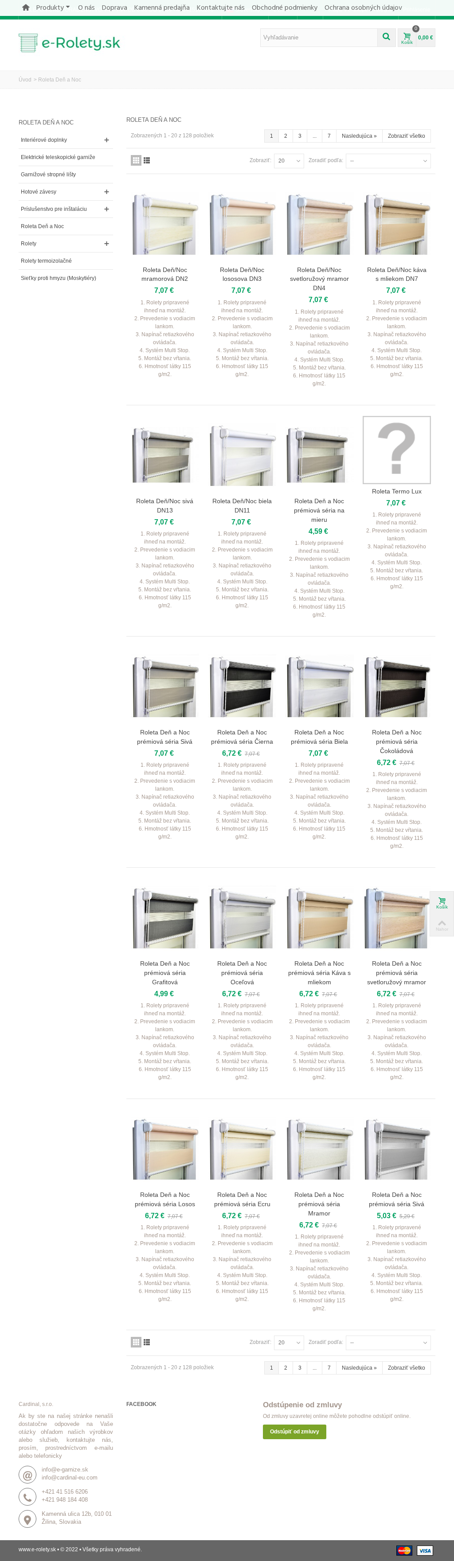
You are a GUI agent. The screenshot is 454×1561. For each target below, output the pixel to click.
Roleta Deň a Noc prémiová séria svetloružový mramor (396, 973)
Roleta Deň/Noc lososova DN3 (242, 274)
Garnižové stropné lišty (48, 174)
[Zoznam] (146, 160)
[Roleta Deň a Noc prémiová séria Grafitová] (165, 917)
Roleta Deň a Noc (42, 226)
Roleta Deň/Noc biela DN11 (242, 505)
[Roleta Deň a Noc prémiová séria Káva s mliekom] (319, 917)
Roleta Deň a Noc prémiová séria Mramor (319, 1204)
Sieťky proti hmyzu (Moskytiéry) (58, 278)
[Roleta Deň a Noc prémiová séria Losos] (165, 1149)
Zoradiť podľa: (326, 160)
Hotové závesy (38, 192)
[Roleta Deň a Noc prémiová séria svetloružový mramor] (397, 917)
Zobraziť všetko (406, 136)
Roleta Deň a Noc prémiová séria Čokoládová (397, 741)
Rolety (28, 244)
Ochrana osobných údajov (363, 8)
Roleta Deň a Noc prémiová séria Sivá (164, 737)
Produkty (50, 8)
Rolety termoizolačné (46, 261)
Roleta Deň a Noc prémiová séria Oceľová (242, 973)
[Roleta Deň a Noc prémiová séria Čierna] (242, 686)
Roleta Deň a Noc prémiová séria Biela (319, 737)
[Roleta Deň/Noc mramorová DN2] (165, 224)
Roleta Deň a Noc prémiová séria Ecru (242, 1199)
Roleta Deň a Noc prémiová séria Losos (165, 1199)
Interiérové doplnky (44, 140)
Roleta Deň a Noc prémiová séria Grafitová (165, 973)
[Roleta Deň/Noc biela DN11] (242, 455)
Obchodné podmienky (284, 8)
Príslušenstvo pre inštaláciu (54, 209)
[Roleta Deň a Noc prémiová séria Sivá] (165, 686)
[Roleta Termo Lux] (397, 450)
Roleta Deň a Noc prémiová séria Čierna (242, 737)
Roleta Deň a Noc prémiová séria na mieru (319, 510)
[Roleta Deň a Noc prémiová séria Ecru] (242, 1149)
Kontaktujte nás (221, 8)
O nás (86, 8)
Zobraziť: (260, 160)
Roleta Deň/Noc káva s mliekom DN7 (397, 274)
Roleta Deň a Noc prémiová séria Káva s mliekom (319, 973)
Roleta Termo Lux (397, 491)
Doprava (114, 8)
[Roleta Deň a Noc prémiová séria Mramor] (319, 1149)
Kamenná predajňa (162, 8)
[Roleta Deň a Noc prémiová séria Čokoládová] (397, 686)
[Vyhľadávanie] (386, 37)
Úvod (25, 80)
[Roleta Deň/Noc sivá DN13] (165, 455)
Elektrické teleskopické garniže (58, 157)
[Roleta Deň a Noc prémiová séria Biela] (319, 686)
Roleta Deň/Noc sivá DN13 (164, 505)
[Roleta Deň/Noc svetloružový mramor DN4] (319, 224)
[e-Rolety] (74, 42)
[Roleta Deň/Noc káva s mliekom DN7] (397, 224)
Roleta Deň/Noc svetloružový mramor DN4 (319, 279)
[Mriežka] (136, 160)
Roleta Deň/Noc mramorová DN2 (164, 274)
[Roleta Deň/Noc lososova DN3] (242, 224)
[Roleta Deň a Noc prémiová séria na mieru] (319, 455)
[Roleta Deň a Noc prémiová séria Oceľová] (242, 917)
